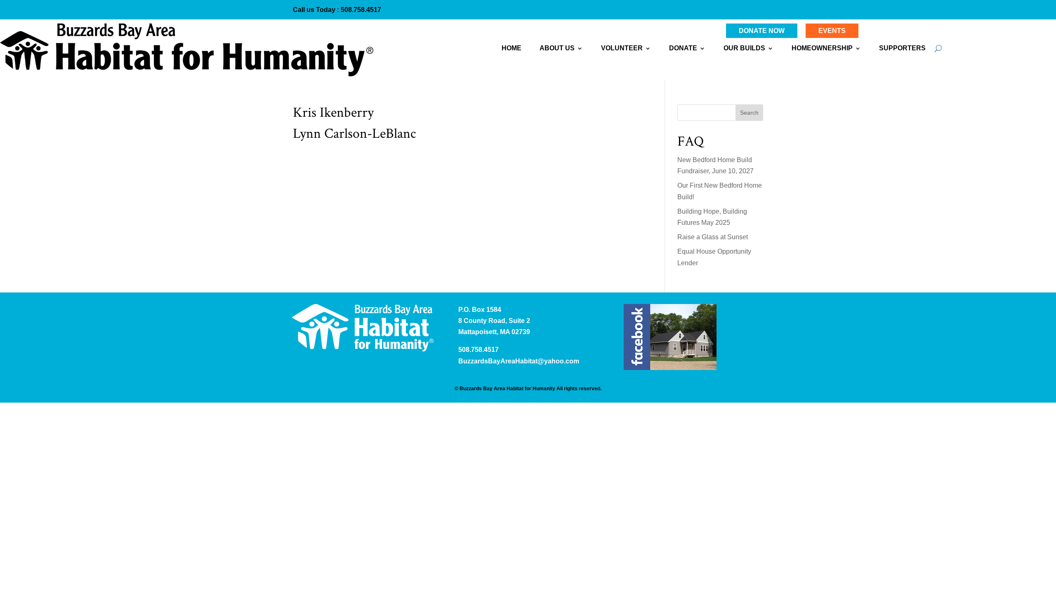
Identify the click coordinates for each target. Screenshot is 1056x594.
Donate (683, 48)
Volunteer (622, 48)
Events (832, 30)
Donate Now (762, 30)
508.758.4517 (360, 9)
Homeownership (822, 48)
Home (511, 48)
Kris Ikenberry (333, 113)
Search (749, 112)
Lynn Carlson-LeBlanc (354, 134)
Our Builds (744, 48)
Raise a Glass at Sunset (712, 236)
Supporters (902, 48)
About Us (557, 48)
